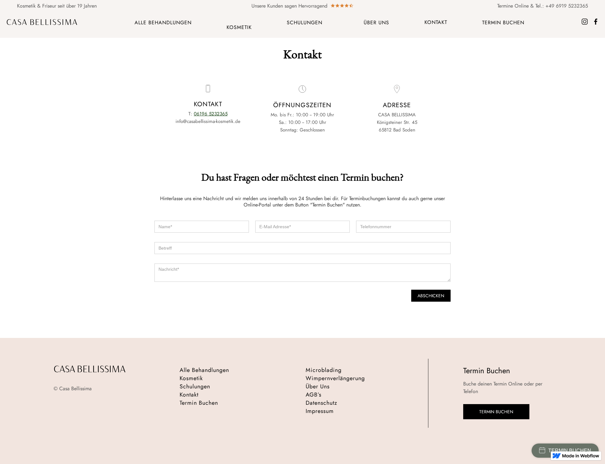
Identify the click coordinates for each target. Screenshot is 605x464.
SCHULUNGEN (304, 22)
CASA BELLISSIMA (42, 22)
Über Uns (318, 386)
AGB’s (313, 395)
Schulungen (195, 386)
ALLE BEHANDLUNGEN (163, 22)
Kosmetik (191, 378)
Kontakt (189, 395)
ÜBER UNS (376, 22)
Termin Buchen (199, 403)
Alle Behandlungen (204, 370)
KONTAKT (435, 22)
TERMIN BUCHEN (503, 22)
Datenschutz (321, 403)
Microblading (324, 370)
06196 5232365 (211, 113)
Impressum (320, 411)
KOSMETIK (239, 27)
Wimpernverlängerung (335, 378)
